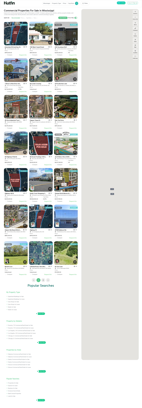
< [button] (33, 280)
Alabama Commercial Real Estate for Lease (20, 356)
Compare (9, 55)
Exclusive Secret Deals (14, 391)
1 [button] (38, 280)
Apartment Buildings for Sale (16, 296)
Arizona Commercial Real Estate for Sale (19, 364)
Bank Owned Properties (14, 393)
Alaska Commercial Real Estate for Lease (19, 362)
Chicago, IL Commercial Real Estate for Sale (20, 336)
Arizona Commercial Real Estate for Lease (19, 367)
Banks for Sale (12, 307)
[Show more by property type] (40, 313)
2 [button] (43, 280)
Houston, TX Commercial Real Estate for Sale (20, 325)
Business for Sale (12, 388)
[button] (7, 41)
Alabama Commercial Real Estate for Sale (19, 354)
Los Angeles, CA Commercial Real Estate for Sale (21, 330)
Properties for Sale (13, 383)
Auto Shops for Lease (14, 304)
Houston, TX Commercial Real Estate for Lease (21, 328)
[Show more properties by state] (41, 371)
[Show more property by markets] (41, 342)
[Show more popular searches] (40, 400)
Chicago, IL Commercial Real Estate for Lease (20, 338)
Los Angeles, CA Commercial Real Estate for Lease (22, 333)
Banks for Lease (12, 309)
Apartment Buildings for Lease (16, 299)
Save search (63, 17)
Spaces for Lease (13, 385)
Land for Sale (11, 396)
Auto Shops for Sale (13, 301)
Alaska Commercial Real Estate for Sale (18, 359)
